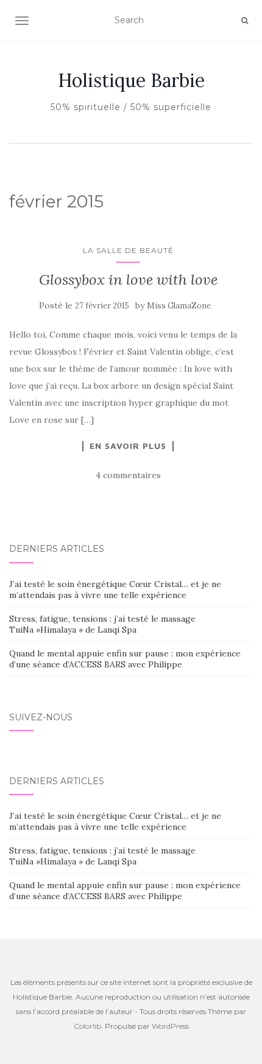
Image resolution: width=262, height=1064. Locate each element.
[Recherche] (244, 21)
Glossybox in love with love (128, 279)
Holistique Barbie (131, 80)
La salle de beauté (128, 250)
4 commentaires (128, 475)
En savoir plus (128, 446)
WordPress (170, 1026)
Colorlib (87, 1026)
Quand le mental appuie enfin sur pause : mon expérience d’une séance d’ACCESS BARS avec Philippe (125, 659)
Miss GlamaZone (179, 306)
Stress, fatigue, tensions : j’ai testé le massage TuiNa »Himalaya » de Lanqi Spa (102, 624)
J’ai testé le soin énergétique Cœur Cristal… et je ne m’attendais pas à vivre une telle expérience (115, 589)
